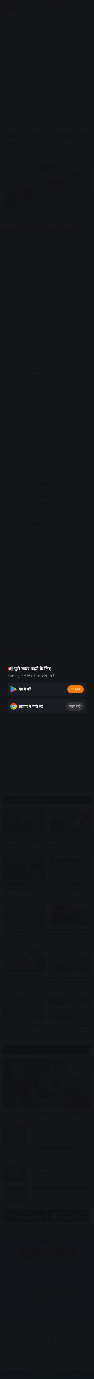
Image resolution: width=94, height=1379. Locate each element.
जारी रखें (74, 706)
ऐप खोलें (75, 689)
